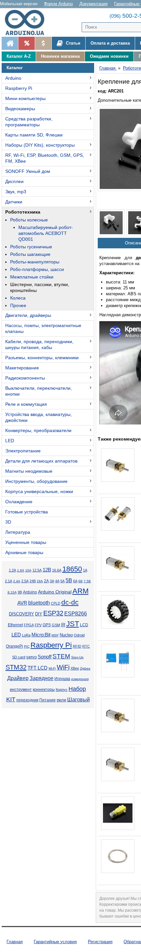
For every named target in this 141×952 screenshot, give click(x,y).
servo (31, 657)
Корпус (62, 690)
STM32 (16, 667)
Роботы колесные (29, 219)
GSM (56, 625)
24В (33, 581)
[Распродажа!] (26, 43)
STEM (61, 656)
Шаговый (78, 699)
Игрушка (62, 678)
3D (8, 522)
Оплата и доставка (110, 43)
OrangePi (14, 646)
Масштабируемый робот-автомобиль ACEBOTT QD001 (45, 233)
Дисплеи (14, 181)
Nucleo (66, 634)
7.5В (87, 581)
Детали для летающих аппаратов (41, 461)
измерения (80, 679)
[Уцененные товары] (43, 43)
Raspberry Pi (18, 88)
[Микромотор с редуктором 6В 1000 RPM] (117, 715)
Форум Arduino (58, 3)
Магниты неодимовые (28, 471)
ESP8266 (75, 613)
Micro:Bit (40, 634)
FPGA (29, 625)
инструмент (21, 689)
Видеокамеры (20, 108)
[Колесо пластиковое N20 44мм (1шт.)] (117, 611)
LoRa (26, 635)
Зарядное (41, 678)
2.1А (8, 581)
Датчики (13, 201)
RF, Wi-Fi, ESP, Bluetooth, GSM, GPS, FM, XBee (44, 158)
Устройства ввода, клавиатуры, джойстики (38, 417)
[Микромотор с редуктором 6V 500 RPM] (117, 563)
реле (61, 699)
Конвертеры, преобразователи (38, 430)
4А (57, 581)
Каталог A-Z (19, 56)
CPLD (55, 603)
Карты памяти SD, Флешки (34, 134)
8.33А (12, 592)
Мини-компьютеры (25, 98)
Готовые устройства (26, 511)
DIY (38, 614)
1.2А (12, 570)
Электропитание (23, 450)
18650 (72, 569)
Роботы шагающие (30, 254)
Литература (17, 532)
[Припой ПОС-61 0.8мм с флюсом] (117, 856)
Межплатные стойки (31, 276)
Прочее (18, 305)
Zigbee (85, 668)
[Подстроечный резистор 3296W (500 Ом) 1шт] (117, 660)
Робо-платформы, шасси (37, 269)
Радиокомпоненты (25, 378)
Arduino (13, 78)
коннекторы (44, 689)
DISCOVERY (21, 614)
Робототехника (22, 212)
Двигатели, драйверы (28, 315)
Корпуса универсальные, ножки (39, 491)
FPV (38, 625)
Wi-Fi (52, 668)
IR (63, 625)
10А (28, 570)
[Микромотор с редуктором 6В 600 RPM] (117, 514)
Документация (93, 3)
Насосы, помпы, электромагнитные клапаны (43, 328)
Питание (47, 700)
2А (46, 581)
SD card (18, 657)
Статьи (72, 43)
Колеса (18, 297)
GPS (47, 625)
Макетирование (22, 367)
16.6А (56, 570)
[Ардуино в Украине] (10, 43)
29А (40, 581)
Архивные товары (24, 552)
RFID (77, 646)
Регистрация (100, 941)
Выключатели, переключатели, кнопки (38, 391)
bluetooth (39, 603)
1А (85, 570)
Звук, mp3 (15, 191)
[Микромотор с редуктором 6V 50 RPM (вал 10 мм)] (117, 465)
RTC (86, 646)
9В (20, 592)
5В (69, 580)
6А (75, 581)
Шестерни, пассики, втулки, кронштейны (39, 287)
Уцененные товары (25, 542)
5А (62, 581)
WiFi (63, 667)
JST (72, 624)
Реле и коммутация (26, 404)
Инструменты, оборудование (36, 481)
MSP (55, 635)
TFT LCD (38, 668)
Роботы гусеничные (31, 246)
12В (47, 569)
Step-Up (77, 657)
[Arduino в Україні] (27, 22)
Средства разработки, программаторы (28, 121)
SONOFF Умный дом (27, 171)
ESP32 (53, 613)
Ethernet (15, 625)
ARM (80, 591)
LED (9, 440)
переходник (27, 700)
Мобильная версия (18, 3)
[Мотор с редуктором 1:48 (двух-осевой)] (117, 813)
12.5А (37, 570)
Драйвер (18, 678)
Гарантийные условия (55, 941)
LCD (84, 625)
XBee (74, 668)
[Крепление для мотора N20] (111, 222)
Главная (15, 941)
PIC (27, 646)
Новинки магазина (60, 56)
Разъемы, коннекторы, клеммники (42, 357)
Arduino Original (54, 591)
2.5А (25, 581)
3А (52, 581)
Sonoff (44, 656)
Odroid (79, 635)
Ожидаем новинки (109, 56)
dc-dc (70, 602)
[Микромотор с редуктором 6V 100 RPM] (117, 764)
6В (80, 581)
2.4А (16, 581)
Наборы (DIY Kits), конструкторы (40, 145)
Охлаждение (18, 501)
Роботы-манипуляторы (34, 261)
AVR (22, 603)
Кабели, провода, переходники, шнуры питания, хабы (39, 344)
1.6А (20, 570)
